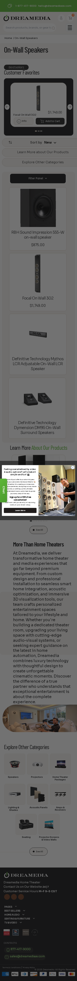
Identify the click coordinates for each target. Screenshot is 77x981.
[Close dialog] (72, 467)
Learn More (20, 510)
